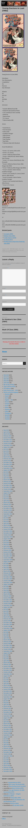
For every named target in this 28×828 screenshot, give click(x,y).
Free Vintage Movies (6, 824)
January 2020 (7, 552)
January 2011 (7, 750)
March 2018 (7, 594)
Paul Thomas (14, 251)
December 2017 (8, 599)
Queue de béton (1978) (18, 788)
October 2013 (7, 695)
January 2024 (7, 460)
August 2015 (7, 653)
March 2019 (7, 571)
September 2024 (8, 445)
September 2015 (8, 651)
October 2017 (7, 603)
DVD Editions (7, 388)
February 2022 (7, 504)
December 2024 (8, 439)
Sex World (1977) (8, 239)
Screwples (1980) (8, 234)
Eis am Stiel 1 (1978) (18, 805)
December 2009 (8, 769)
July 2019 (6, 563)
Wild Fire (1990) (14, 803)
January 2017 (7, 620)
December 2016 (8, 622)
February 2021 (7, 527)
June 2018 (6, 588)
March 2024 (7, 456)
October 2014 (7, 672)
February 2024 (7, 458)
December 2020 (8, 531)
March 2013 (7, 706)
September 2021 (8, 514)
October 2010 (7, 754)
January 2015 (7, 666)
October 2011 (7, 733)
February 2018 (7, 596)
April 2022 (6, 500)
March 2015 (7, 662)
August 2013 (7, 699)
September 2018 (8, 582)
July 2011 (6, 739)
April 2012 (6, 721)
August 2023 (7, 470)
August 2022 (7, 493)
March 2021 (7, 525)
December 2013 (8, 691)
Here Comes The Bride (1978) (16, 784)
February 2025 (7, 436)
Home (4, 352)
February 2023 (7, 481)
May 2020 (6, 544)
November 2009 (8, 771)
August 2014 (7, 676)
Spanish (7, 415)
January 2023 (7, 483)
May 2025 (6, 430)
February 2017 (7, 618)
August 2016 (7, 630)
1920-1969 (6, 375)
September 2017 (8, 605)
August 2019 (7, 561)
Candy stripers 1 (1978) (10, 237)
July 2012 (6, 719)
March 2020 (7, 548)
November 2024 (8, 441)
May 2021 (6, 521)
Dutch (6, 398)
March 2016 (7, 639)
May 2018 (6, 590)
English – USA (9, 400)
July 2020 (6, 540)
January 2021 (7, 529)
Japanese (7, 409)
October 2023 (7, 466)
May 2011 (6, 742)
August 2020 (7, 538)
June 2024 (6, 451)
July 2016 (6, 632)
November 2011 (8, 731)
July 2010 (6, 758)
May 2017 (6, 613)
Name (4, 288)
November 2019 (8, 556)
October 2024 (7, 443)
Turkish (7, 419)
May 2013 (6, 702)
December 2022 (8, 485)
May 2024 (6, 453)
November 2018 (8, 578)
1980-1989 (12, 248)
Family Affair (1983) (15, 797)
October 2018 (7, 580)
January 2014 (7, 689)
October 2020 (7, 535)
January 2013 (7, 710)
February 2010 (7, 767)
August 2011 (7, 737)
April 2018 (6, 592)
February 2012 (7, 725)
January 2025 (7, 437)
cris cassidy (10, 250)
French (7, 401)
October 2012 (7, 714)
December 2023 (8, 462)
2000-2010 (6, 382)
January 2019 (7, 575)
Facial (14, 250)
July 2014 (6, 678)
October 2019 (7, 557)
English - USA (18, 248)
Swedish (7, 417)
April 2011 (6, 744)
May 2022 (6, 498)
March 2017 (7, 617)
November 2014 (8, 670)
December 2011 (7, 729)
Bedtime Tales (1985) (9, 236)
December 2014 (8, 668)
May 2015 (6, 658)
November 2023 (8, 464)
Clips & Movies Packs (9, 386)
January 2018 (7, 598)
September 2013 (8, 697)
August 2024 (7, 447)
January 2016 (7, 643)
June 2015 (6, 657)
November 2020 (8, 533)
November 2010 (8, 752)
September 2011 (8, 735)
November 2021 (8, 510)
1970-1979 (6, 377)
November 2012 (8, 712)
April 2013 (6, 704)
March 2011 (7, 746)
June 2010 (6, 759)
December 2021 (8, 508)
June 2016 (6, 634)
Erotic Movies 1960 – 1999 (11, 390)
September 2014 (8, 674)
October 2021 (7, 512)
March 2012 (7, 723)
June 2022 (6, 497)
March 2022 (7, 502)
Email (4, 295)
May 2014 (6, 681)
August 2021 (7, 516)
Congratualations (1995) (14, 782)
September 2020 (8, 537)
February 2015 (7, 664)
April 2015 (6, 660)
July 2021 (6, 517)
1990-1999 (6, 380)
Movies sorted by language (11, 392)
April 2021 (6, 523)
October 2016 (7, 626)
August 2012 (7, 718)
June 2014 (6, 679)
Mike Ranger (8, 251)
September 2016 (8, 628)
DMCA (4, 818)
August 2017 (7, 607)
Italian (6, 407)
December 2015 (8, 645)
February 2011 (7, 748)
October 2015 (7, 649)
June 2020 (6, 542)
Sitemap (4, 825)
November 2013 (8, 693)
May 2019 (6, 567)
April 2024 (6, 455)
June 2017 (6, 611)
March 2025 (7, 434)
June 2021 (6, 519)
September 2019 (8, 559)
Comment (5, 267)
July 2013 (6, 700)
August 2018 (7, 584)
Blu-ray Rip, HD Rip (9, 384)
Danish (7, 396)
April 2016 (6, 638)
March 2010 (7, 765)
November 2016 (8, 624)
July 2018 (6, 586)
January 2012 (7, 727)
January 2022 (7, 506)
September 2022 (8, 491)
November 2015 (8, 647)
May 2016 (6, 636)
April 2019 (6, 569)
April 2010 (6, 763)
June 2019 (6, 565)
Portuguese (8, 413)
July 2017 (6, 609)
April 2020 (6, 546)
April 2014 (6, 683)
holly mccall (18, 250)
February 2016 (7, 641)
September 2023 (8, 468)
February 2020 (7, 550)
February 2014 (7, 687)
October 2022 (7, 489)
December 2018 (8, 577)
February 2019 (7, 573)
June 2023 (6, 474)
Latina (6, 411)
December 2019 (8, 554)
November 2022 (8, 487)
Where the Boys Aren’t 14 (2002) (17, 786)
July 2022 (6, 495)
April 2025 (6, 432)
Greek (6, 405)
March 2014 (7, 685)
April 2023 (6, 477)
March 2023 (7, 479)
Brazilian (7, 394)
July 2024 (6, 449)
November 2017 (8, 601)
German (7, 403)
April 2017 (6, 615)
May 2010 (6, 761)
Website (4, 301)
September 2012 (8, 716)
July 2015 (6, 655)
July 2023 (6, 472)
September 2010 (8, 756)
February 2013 (7, 708)
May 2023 (6, 476)
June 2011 (6, 740)
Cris (6, 250)
